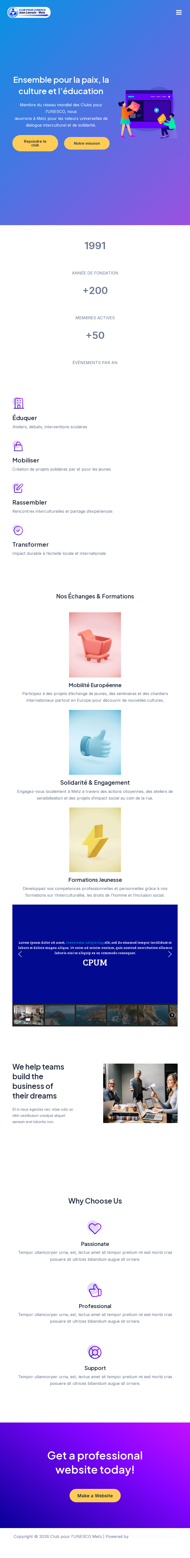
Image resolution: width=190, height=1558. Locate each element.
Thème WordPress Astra (153, 1536)
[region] (95, 965)
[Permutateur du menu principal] (178, 12)
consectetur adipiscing (85, 942)
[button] (20, 954)
